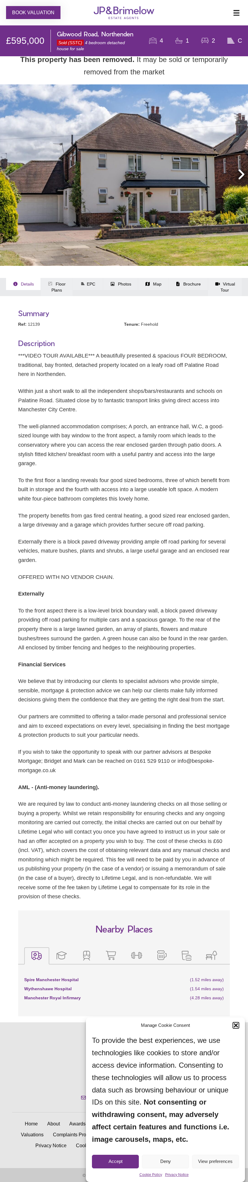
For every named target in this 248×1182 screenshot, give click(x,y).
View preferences (215, 1161)
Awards (77, 1123)
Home (31, 1123)
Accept (115, 1161)
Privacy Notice (177, 1175)
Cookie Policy (150, 1175)
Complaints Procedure (77, 1134)
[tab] (36, 956)
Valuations (32, 1134)
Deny (165, 1161)
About (53, 1123)
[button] (236, 1025)
